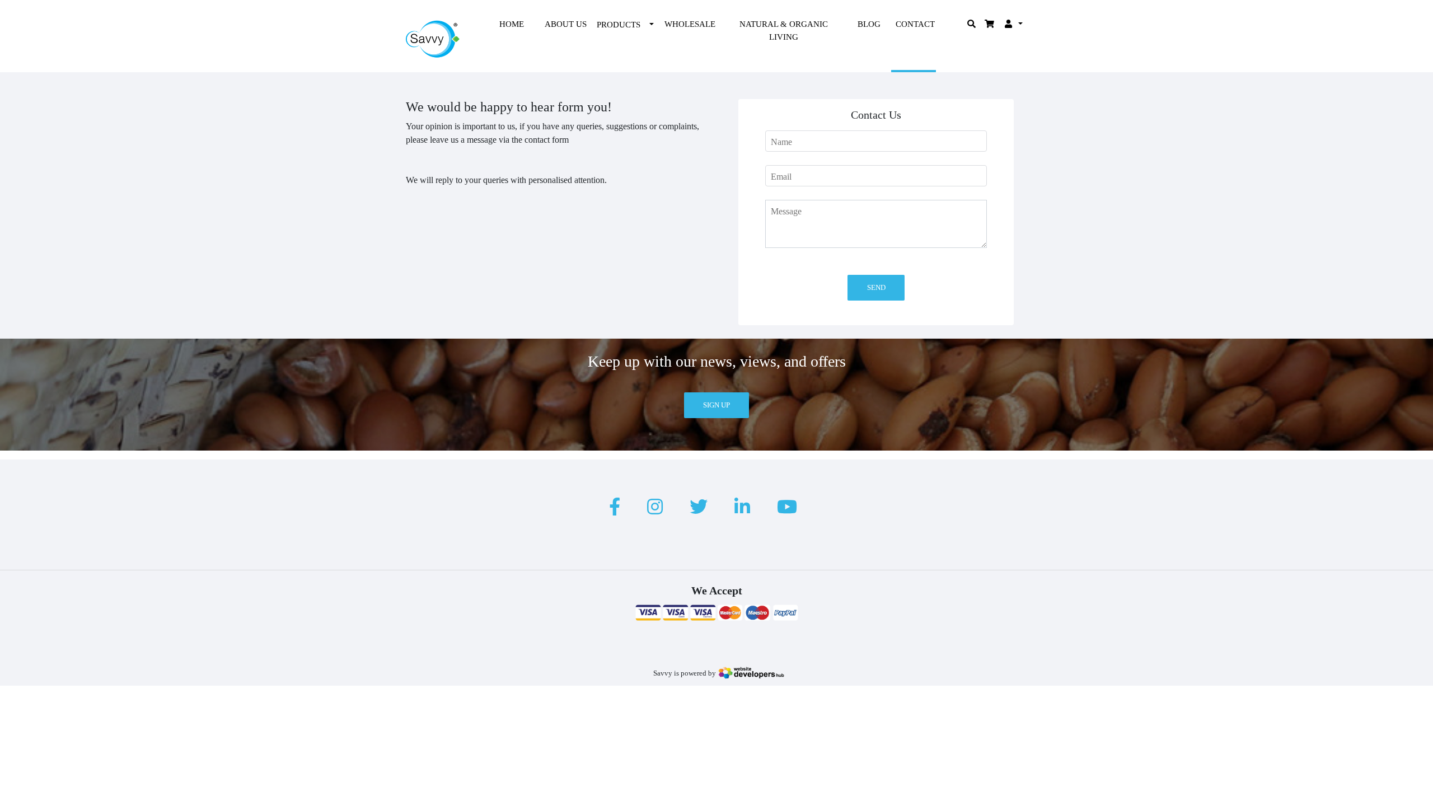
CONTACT (915, 24)
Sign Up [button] (716, 405)
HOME (511, 24)
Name (781, 142)
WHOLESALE (689, 24)
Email (781, 176)
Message (786, 211)
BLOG (869, 24)
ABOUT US (566, 24)
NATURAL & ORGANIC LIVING (783, 30)
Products (618, 24)
